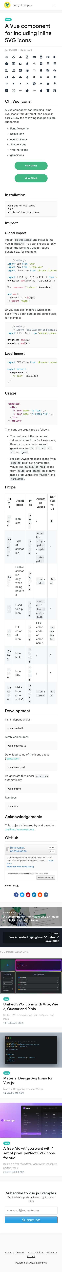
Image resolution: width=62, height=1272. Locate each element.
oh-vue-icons (18, 851)
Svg (17, 885)
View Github (31, 178)
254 (52, 848)
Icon (8, 19)
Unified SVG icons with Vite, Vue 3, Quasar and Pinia (30, 1006)
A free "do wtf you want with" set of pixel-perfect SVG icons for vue (29, 1153)
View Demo (31, 165)
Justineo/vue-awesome (19, 829)
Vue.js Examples (23, 5)
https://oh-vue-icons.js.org (20, 866)
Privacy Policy (35, 1252)
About (8, 1252)
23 (53, 851)
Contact (20, 1252)
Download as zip (45, 877)
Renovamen (17, 847)
